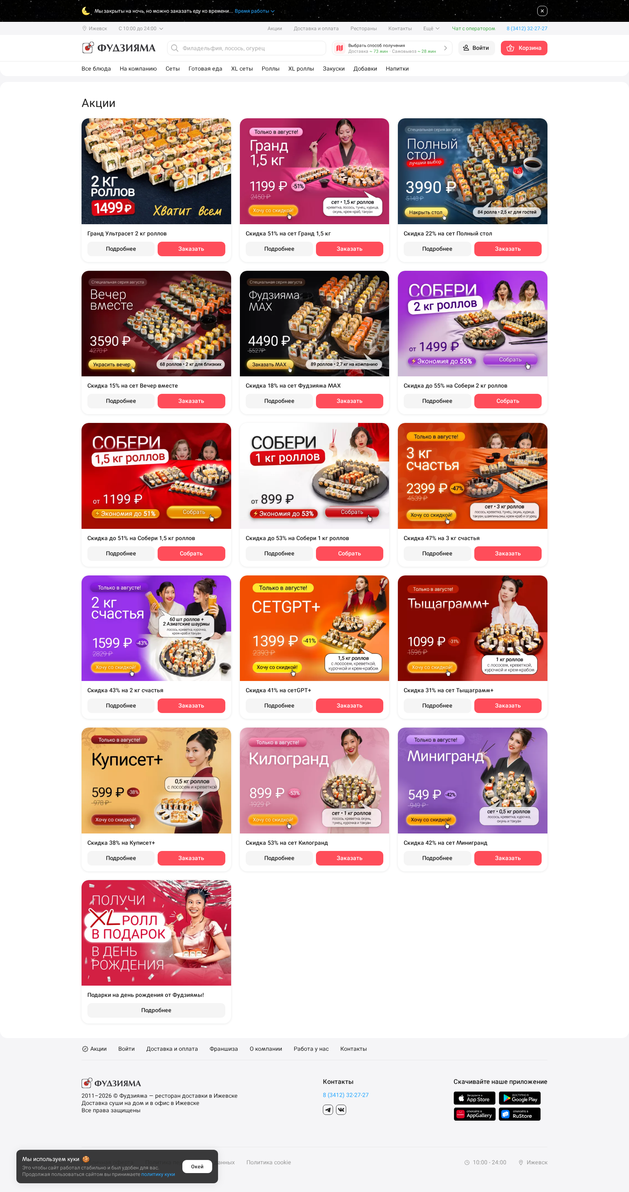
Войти (126, 1049)
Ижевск (536, 1162)
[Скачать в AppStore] (475, 1098)
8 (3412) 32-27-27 (346, 1095)
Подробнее (121, 248)
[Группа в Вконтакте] (341, 1110)
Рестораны (364, 28)
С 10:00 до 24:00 (138, 28)
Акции (275, 28)
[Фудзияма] (118, 48)
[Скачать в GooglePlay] (520, 1098)
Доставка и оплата (316, 28)
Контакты (400, 28)
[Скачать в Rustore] (520, 1114)
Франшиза (224, 1049)
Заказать (191, 248)
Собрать (508, 400)
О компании (266, 1049)
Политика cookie (268, 1162)
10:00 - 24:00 (488, 1162)
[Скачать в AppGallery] (475, 1114)
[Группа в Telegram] (328, 1110)
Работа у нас (311, 1049)
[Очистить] (318, 48)
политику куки (158, 1174)
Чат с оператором (473, 28)
